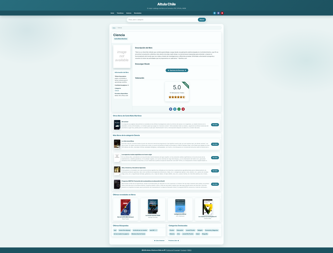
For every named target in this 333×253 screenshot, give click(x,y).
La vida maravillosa (128, 141)
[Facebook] (218, 13)
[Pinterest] (222, 13)
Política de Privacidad (173, 250)
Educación (180, 230)
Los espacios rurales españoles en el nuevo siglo (137, 154)
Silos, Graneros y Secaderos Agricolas (134, 168)
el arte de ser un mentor (140, 230)
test (115, 230)
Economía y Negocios (211, 230)
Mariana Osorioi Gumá (138, 234)
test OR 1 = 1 (153, 230)
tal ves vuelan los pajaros (121, 234)
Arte (178, 234)
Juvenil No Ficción (187, 234)
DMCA (189, 250)
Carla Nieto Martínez (120, 38)
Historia (172, 234)
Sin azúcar (125, 121)
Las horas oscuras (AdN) (153, 215)
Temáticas (120, 13)
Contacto (183, 250)
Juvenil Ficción (190, 230)
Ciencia (117, 90)
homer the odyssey (124, 230)
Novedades (137, 13)
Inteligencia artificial (180, 214)
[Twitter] (214, 13)
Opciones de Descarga (177, 70)
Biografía (205, 234)
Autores (128, 13)
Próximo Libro (172, 240)
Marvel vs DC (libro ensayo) (125, 217)
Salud (197, 234)
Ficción (172, 230)
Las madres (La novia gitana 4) (207, 216)
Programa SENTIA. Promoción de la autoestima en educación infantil (143, 181)
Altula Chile (166, 4)
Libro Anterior (160, 240)
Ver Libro (215, 124)
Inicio (112, 13)
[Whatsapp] (179, 109)
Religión (200, 230)
